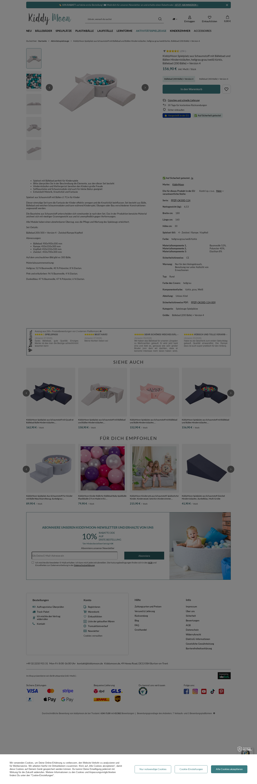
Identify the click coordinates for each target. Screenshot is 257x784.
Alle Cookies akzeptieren (229, 769)
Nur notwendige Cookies (153, 769)
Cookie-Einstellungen (191, 769)
